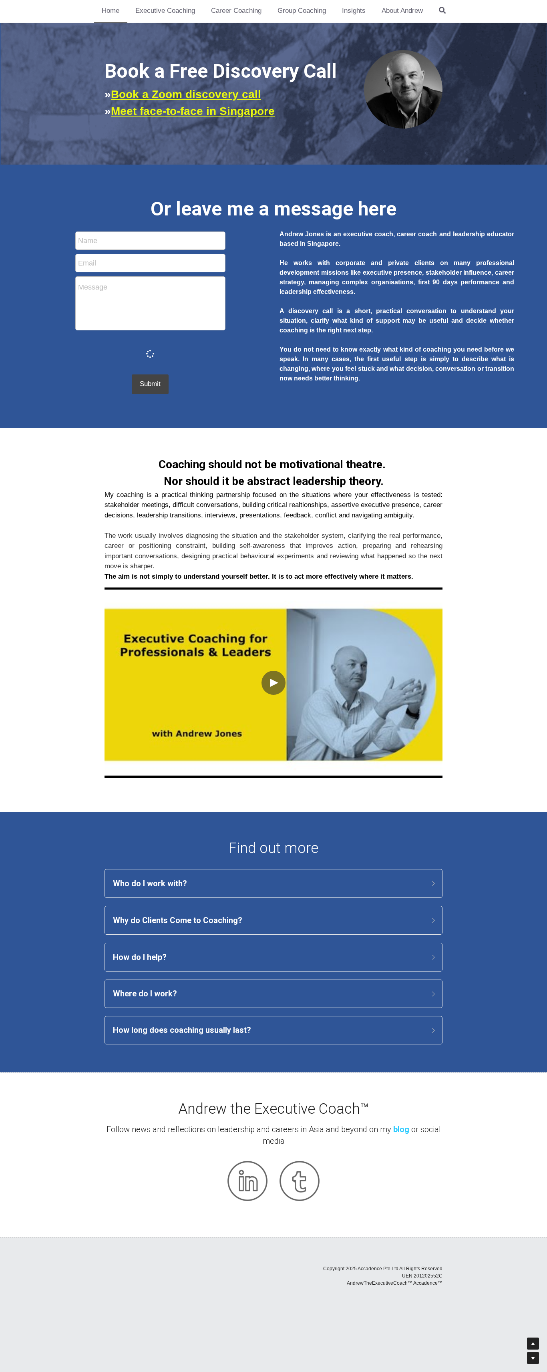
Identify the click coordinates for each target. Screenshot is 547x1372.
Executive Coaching (165, 10)
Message (92, 287)
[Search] (442, 11)
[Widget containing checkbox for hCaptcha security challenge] (150, 353)
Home (110, 10)
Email (87, 263)
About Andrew (402, 10)
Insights (354, 10)
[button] (273, 883)
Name (87, 241)
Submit (150, 384)
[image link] (247, 1181)
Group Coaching (302, 10)
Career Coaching (236, 10)
